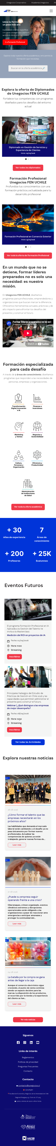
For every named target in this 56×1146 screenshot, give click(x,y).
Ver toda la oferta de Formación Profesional (28, 255)
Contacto (28, 1071)
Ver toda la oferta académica (28, 507)
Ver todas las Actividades (28, 742)
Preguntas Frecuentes (28, 1066)
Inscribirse (14, 656)
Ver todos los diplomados (28, 167)
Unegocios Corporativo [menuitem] (16, 3)
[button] (26, 159)
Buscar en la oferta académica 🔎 (28, 68)
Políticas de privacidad (28, 1062)
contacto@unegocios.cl (29, 1085)
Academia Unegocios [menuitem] (40, 3)
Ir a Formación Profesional (15, 42)
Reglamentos (28, 1057)
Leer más (17, 845)
